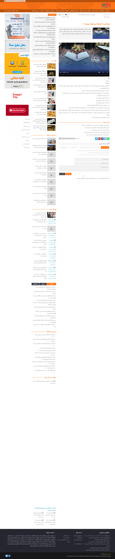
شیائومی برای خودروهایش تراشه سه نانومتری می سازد (44, 343)
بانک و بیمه (95, 11)
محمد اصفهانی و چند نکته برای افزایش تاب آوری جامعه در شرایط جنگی (39, 276)
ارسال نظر (69, 174)
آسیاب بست (66, 538)
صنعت (42, 11)
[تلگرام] (105, 138)
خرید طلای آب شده (78, 544)
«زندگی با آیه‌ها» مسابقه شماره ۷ (96, 24)
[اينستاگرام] (9, 556)
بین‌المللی (101, 11)
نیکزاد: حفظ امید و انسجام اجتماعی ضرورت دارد (45, 30)
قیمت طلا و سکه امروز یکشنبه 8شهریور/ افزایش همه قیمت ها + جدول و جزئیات (39, 73)
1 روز (52, 345)
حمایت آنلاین (65, 536)
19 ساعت (51, 337)
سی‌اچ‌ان (108, 11)
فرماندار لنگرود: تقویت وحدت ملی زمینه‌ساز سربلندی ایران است (96, 132)
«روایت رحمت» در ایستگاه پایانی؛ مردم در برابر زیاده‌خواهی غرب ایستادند (39, 235)
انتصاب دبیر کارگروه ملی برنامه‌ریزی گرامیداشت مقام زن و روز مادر (45, 509)
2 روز (49, 355)
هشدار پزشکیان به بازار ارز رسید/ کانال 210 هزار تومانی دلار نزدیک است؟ (39, 100)
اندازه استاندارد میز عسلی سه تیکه (39, 138)
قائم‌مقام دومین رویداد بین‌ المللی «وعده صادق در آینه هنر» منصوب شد (39, 269)
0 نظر (68, 15)
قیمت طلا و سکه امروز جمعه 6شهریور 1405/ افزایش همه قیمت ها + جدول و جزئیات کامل (39, 121)
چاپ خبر (62, 15)
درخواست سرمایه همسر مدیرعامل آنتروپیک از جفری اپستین (97, 550)
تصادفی (35, 284)
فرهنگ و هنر (52, 209)
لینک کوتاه (77, 138)
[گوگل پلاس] (99, 138)
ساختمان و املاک (51, 135)
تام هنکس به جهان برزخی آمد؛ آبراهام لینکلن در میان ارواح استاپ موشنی (39, 242)
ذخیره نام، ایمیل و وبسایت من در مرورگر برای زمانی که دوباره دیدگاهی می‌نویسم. (92, 178)
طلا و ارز (54, 61)
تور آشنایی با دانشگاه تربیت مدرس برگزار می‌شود (45, 335)
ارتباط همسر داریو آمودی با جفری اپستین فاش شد (99, 548)
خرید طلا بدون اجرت (78, 540)
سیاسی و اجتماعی (49, 11)
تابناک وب (103, 554)
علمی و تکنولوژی (74, 11)
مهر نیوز (63, 17)
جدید (51, 284)
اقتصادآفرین (79, 538)
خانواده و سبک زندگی (85, 11)
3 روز (52, 372)
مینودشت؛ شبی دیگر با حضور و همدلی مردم (100, 130)
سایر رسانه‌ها (35, 11)
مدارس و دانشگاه (51, 332)
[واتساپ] (108, 138)
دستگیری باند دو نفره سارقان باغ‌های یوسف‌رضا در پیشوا (98, 135)
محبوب (43, 284)
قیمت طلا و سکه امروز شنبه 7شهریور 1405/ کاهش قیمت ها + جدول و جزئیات (39, 107)
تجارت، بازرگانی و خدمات (62, 11)
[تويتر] (96, 138)
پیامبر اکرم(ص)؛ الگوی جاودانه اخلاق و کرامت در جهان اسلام (97, 127)
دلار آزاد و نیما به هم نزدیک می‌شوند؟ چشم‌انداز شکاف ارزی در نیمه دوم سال (39, 80)
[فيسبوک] (102, 138)
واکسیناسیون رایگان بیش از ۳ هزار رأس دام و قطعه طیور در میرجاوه (95, 125)
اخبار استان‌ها (106, 17)
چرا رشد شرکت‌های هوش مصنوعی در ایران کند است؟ (98, 542)
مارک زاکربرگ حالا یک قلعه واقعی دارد (101, 540)
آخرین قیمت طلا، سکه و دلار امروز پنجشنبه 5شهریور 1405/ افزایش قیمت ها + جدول (39, 128)
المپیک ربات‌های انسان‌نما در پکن (48, 348)
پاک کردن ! (62, 174)
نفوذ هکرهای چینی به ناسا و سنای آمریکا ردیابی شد (44, 370)
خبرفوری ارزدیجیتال (78, 536)
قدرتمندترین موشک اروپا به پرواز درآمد (47, 350)
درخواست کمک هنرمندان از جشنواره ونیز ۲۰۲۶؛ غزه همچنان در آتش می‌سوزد (39, 215)
